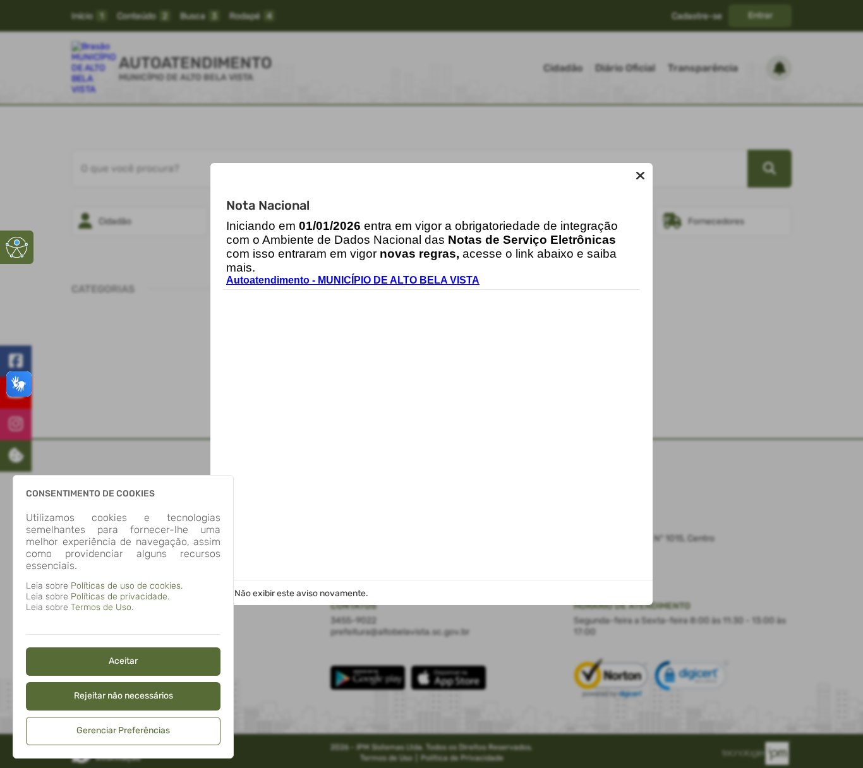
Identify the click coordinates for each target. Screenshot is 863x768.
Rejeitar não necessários (123, 695)
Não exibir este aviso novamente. (301, 593)
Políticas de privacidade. (120, 596)
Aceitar (123, 661)
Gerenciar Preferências (123, 730)
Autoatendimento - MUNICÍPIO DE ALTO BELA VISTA (353, 280)
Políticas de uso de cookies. (127, 585)
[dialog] (123, 617)
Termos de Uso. (102, 607)
